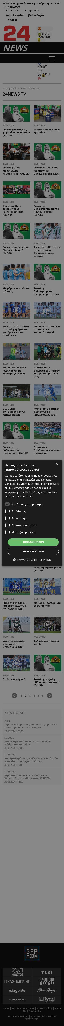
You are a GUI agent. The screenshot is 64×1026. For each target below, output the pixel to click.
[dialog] (32, 513)
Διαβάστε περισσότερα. (18, 496)
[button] (32, 560)
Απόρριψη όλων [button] (33, 551)
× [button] (56, 464)
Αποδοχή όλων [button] (33, 542)
